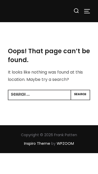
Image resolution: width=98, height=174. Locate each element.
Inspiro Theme (37, 143)
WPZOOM (65, 143)
